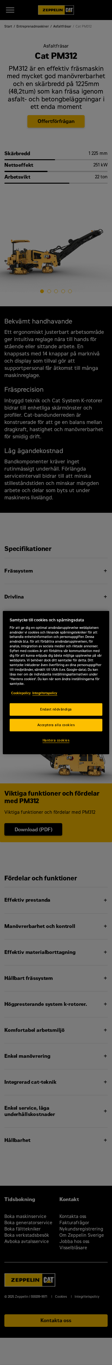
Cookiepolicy (21, 693)
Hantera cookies (56, 740)
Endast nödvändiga (56, 709)
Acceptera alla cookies (56, 725)
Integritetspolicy (44, 693)
